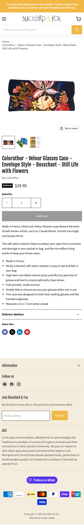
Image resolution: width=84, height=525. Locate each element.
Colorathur (12, 178)
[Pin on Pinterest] (27, 332)
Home (5, 41)
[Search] (76, 29)
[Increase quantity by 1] (36, 203)
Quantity (7, 194)
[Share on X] (12, 332)
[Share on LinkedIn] (20, 332)
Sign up (60, 415)
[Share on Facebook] (5, 332)
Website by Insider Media (42, 518)
